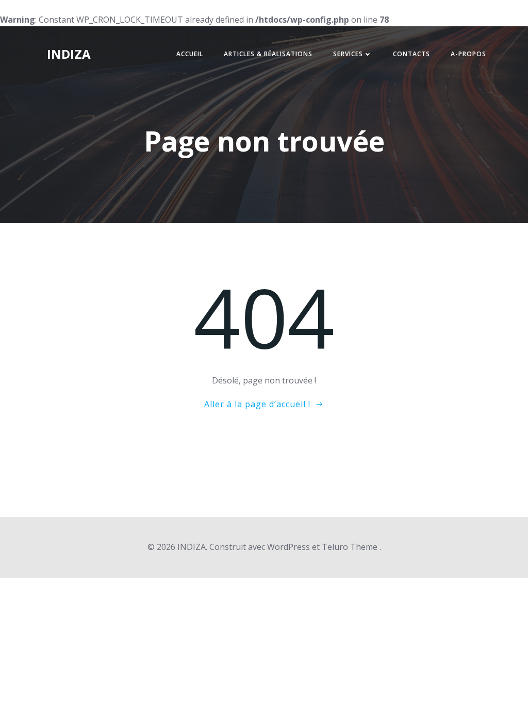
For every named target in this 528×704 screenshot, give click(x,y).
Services (348, 53)
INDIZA (69, 53)
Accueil (189, 53)
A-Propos (468, 53)
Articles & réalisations (268, 53)
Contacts (411, 53)
